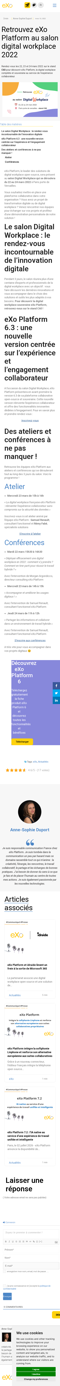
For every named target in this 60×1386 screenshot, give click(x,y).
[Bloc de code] (30, 1241)
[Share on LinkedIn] (56, 700)
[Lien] (33, 1241)
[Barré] (16, 1241)
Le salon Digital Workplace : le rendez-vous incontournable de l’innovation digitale (24, 133)
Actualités (43, 761)
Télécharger (22, 741)
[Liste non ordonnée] (23, 1241)
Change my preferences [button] (36, 1379)
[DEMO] (56, 37)
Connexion (10, 1222)
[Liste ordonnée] (19, 1241)
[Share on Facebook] (56, 685)
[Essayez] (27, 5)
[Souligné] (12, 1241)
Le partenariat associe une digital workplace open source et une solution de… (29, 981)
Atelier (8, 157)
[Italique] (9, 1241)
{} (37, 1241)
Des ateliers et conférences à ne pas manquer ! (21, 151)
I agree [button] (36, 1369)
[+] (40, 1241)
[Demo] (34, 5)
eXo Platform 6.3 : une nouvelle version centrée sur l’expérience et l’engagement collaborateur (23, 142)
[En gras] (5, 1241)
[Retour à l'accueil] (7, 6)
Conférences (12, 162)
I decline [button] (36, 1374)
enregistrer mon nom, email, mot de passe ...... (28, 1271)
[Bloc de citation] (26, 1241)
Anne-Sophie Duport (29, 829)
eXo (35, 761)
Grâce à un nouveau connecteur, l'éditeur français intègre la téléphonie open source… (29, 1065)
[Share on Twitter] (56, 693)
